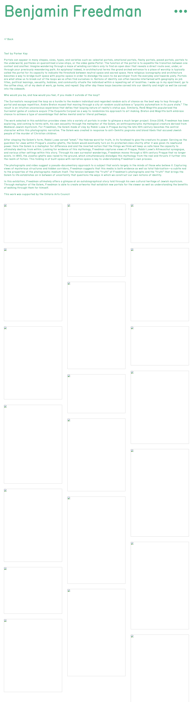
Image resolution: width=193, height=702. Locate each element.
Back (10, 39)
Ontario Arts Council (57, 194)
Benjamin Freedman (73, 12)
